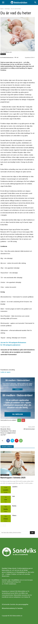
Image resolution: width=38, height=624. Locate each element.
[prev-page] (1, 525)
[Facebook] (8, 440)
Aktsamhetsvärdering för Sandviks (12, 608)
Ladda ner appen (5, 372)
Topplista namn (5, 475)
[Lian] (5, 499)
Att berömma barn (29, 429)
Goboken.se (10, 572)
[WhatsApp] (21, 440)
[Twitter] (12, 440)
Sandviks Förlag (6, 568)
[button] (3, 2)
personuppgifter (23, 604)
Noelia (14, 506)
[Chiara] (5, 518)
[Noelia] (5, 509)
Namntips (7, 9)
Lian (13, 496)
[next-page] (4, 525)
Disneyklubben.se (22, 572)
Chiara (14, 515)
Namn (2, 9)
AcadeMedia (15, 580)
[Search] (35, 2)
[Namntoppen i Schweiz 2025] (17, 463)
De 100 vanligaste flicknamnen (13, 342)
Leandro (14, 486)
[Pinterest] (16, 440)
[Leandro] (5, 489)
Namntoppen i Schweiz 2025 (12, 478)
